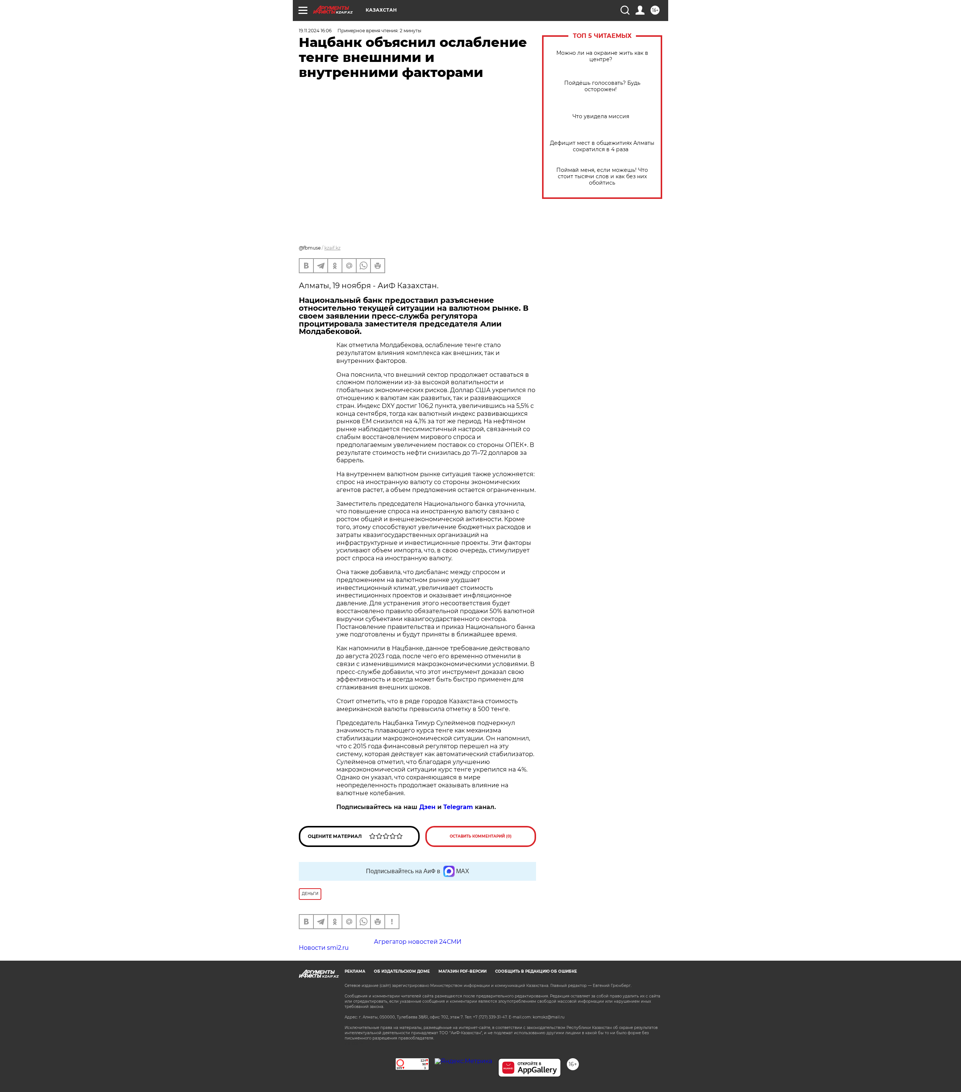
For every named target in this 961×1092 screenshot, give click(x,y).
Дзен (427, 807)
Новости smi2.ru (324, 947)
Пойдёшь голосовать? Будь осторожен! (602, 86)
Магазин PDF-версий (462, 971)
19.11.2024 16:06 (315, 30)
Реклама (355, 971)
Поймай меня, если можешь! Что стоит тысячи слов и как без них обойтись (602, 176)
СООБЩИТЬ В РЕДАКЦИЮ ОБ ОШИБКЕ (536, 971)
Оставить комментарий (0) (481, 836)
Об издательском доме (402, 971)
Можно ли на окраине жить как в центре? (602, 56)
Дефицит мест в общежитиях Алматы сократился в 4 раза (602, 146)
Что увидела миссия (602, 116)
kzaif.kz (332, 248)
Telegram (458, 807)
